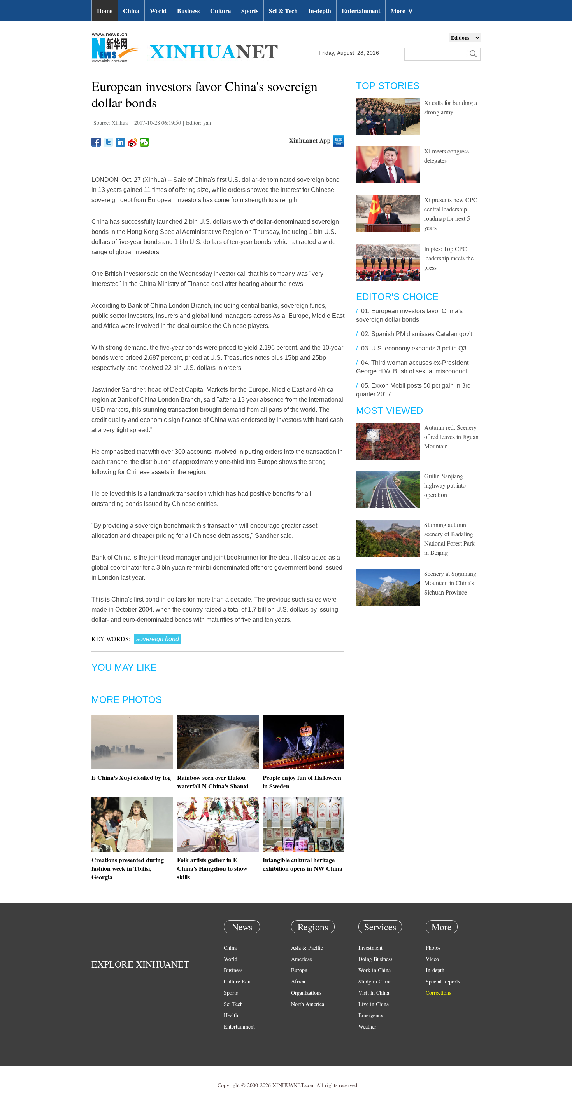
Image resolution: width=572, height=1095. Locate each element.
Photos (433, 947)
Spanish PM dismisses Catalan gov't (421, 334)
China (131, 10)
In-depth (319, 10)
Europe (299, 970)
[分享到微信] (144, 142)
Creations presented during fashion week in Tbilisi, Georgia (127, 868)
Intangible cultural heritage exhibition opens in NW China (302, 864)
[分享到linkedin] (120, 142)
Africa (298, 981)
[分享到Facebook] (96, 142)
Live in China (373, 1004)
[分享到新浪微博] (132, 142)
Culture (220, 10)
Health (231, 1015)
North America (307, 1004)
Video (432, 958)
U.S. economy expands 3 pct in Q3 (419, 348)
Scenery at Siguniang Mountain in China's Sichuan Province (450, 582)
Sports (249, 10)
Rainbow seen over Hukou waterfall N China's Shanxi (212, 781)
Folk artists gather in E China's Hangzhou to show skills (212, 868)
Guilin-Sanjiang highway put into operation (445, 485)
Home (104, 10)
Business (188, 10)
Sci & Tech (283, 10)
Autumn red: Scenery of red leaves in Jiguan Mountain (451, 436)
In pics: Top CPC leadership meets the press (449, 257)
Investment (370, 947)
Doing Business (375, 958)
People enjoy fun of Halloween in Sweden (302, 781)
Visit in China (373, 992)
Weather (367, 1026)
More (402, 10)
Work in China (374, 970)
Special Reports (443, 981)
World (158, 10)
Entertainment (361, 10)
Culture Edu (237, 981)
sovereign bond (157, 639)
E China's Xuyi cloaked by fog (131, 777)
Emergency (370, 1015)
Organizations (306, 992)
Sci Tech (233, 1004)
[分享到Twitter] (108, 142)
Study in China (374, 981)
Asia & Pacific (307, 947)
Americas (301, 958)
